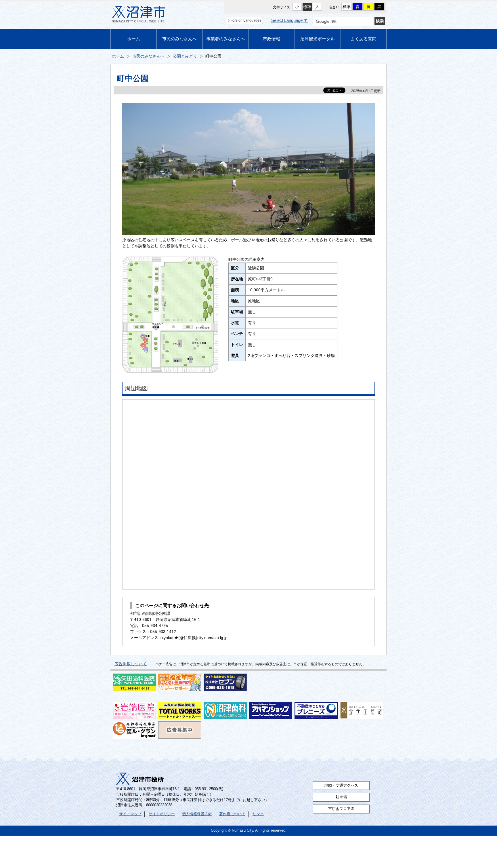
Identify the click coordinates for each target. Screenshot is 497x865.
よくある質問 (363, 38)
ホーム (133, 38)
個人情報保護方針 (197, 814)
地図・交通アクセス (341, 786)
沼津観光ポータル (317, 38)
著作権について (232, 814)
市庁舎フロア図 (341, 809)
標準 (307, 6)
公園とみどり (185, 56)
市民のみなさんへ (179, 38)
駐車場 (341, 797)
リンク (258, 814)
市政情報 (271, 38)
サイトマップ (130, 814)
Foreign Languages (245, 20)
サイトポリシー (162, 814)
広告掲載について (130, 663)
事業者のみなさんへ (225, 38)
